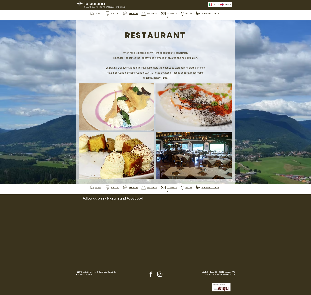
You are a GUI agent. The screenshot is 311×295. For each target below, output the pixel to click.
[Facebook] (150, 274)
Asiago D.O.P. (144, 72)
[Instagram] (159, 274)
